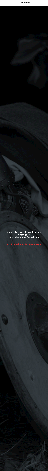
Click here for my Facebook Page (24, 244)
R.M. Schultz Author (24, 3)
